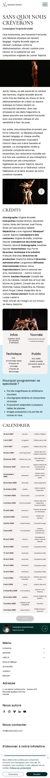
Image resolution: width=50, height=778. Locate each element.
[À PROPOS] (44, 648)
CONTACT (7, 671)
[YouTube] (24, 711)
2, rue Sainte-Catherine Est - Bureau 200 (20, 689)
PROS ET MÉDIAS (10, 662)
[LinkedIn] (19, 711)
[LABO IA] (44, 657)
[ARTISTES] (44, 653)
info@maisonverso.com (13, 731)
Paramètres (13, 774)
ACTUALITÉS (8, 667)
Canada (6, 694)
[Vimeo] (14, 711)
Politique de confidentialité (20, 768)
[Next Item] (41, 191)
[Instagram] (9, 711)
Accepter (37, 774)
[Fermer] (46, 759)
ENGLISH (6, 676)
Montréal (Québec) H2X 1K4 (14, 692)
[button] (45, 84)
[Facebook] (4, 711)
